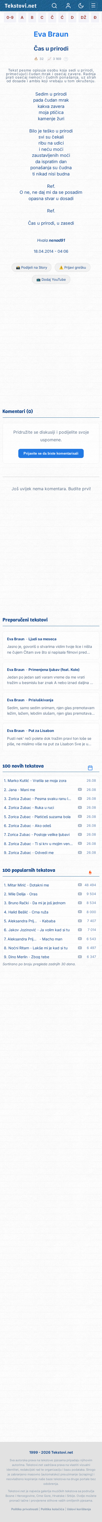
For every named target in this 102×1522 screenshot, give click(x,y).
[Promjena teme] (81, 5)
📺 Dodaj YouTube (51, 279)
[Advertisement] (51, 345)
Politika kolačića (52, 1509)
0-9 (10, 17)
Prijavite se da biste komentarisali (51, 453)
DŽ (83, 17)
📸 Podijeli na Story (31, 267)
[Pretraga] (54, 6)
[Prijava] (68, 5)
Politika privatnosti (24, 1509)
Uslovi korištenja (79, 1509)
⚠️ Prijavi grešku (72, 267)
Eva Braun (51, 34)
